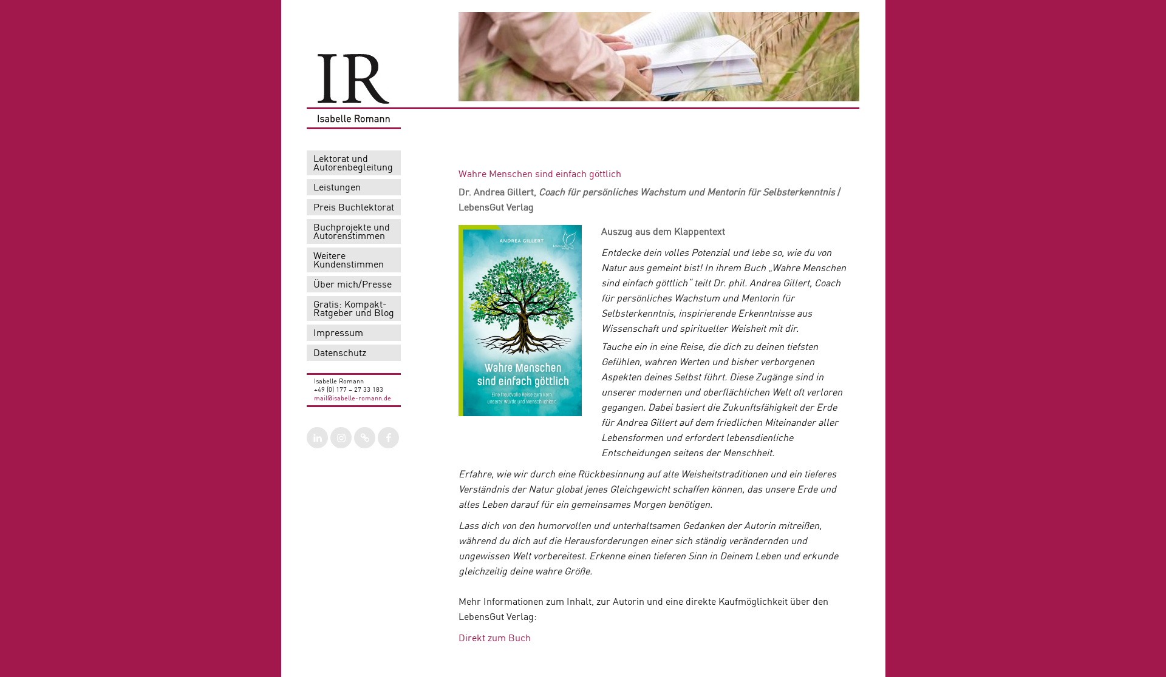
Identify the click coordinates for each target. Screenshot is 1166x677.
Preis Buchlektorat (353, 208)
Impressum (338, 333)
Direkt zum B (487, 639)
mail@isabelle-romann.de (352, 399)
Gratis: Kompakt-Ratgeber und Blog (353, 309)
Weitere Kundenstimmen (348, 261)
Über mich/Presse (352, 285)
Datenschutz (339, 354)
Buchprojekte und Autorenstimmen (351, 232)
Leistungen (337, 188)
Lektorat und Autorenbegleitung (353, 164)
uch (523, 639)
